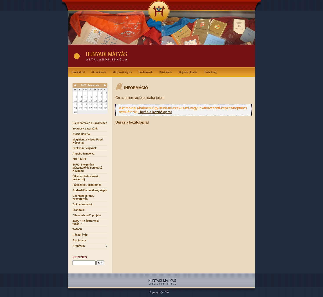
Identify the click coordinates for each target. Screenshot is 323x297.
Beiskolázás (165, 72)
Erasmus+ (79, 209)
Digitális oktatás (188, 72)
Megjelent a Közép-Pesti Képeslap (88, 141)
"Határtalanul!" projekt (87, 215)
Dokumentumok (83, 204)
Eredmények (145, 72)
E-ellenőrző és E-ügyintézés (90, 123)
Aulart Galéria (81, 134)
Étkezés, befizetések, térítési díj (86, 178)
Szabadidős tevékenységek (90, 190)
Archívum (79, 246)
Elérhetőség (210, 72)
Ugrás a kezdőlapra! (155, 112)
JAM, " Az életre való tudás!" (86, 222)
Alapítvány (79, 240)
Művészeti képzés (122, 72)
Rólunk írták (80, 235)
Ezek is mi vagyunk (85, 148)
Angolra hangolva (83, 153)
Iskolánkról (78, 72)
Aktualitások (98, 72)
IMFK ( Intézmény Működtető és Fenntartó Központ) (87, 167)
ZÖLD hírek (80, 159)
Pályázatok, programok (87, 184)
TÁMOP (77, 229)
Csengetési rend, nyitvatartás (83, 197)
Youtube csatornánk (85, 128)
